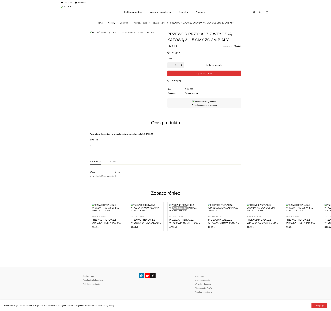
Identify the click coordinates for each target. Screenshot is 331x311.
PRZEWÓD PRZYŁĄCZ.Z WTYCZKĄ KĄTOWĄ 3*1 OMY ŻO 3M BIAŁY (222, 223)
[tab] (95, 161)
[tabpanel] (165, 174)
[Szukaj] (260, 12)
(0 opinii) (237, 46)
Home (100, 23)
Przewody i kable (140, 23)
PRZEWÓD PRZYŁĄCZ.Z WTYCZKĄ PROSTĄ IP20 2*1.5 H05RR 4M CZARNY (106, 223)
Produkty (111, 23)
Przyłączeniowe (158, 23)
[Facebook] (141, 275)
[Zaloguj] (254, 12)
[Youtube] (147, 275)
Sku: (169, 89)
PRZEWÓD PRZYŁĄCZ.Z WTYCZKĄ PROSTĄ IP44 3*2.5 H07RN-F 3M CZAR (184, 223)
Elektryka (124, 23)
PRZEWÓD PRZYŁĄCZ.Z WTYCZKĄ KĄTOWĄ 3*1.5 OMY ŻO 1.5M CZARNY (262, 223)
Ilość (169, 59)
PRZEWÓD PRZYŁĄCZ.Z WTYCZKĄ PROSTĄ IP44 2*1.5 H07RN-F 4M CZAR (300, 223)
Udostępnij (176, 80)
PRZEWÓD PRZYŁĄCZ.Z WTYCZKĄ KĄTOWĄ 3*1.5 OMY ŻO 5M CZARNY (146, 223)
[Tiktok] (153, 275)
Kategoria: (171, 93)
